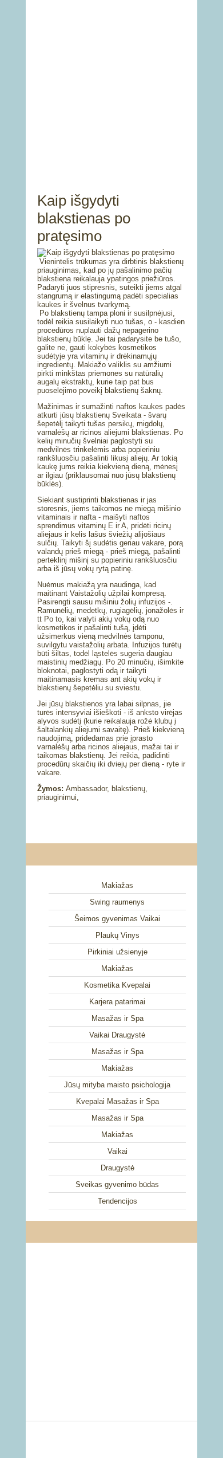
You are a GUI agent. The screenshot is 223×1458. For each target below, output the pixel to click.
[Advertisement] (111, 83)
